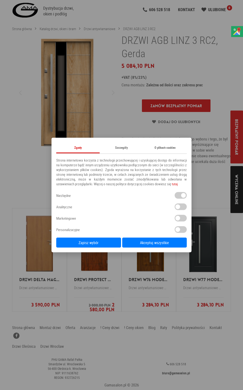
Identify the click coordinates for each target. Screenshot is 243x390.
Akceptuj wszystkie (154, 242)
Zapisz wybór (88, 242)
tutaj (175, 183)
